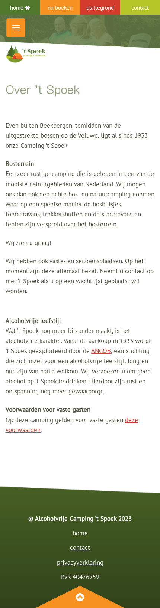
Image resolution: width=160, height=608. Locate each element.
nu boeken (60, 7)
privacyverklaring (80, 562)
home (17, 7)
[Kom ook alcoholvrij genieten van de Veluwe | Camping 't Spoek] (58, 54)
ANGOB (101, 351)
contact (80, 547)
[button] (15, 27)
